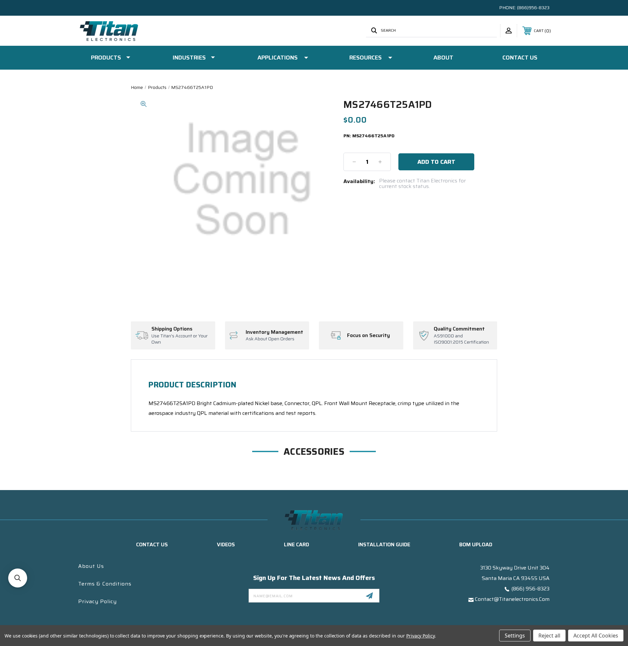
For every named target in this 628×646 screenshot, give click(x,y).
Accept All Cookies (595, 635)
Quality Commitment (459, 328)
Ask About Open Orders (270, 339)
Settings (515, 635)
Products (106, 57)
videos (226, 544)
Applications (277, 57)
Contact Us (519, 57)
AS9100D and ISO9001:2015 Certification (461, 339)
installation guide (384, 544)
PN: (368, 136)
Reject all (549, 635)
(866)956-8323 (533, 7)
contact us (152, 544)
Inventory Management (274, 332)
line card (296, 544)
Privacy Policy (97, 601)
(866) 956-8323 (530, 589)
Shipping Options (171, 328)
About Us (91, 566)
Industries (189, 57)
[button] (17, 578)
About (443, 57)
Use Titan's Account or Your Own (179, 339)
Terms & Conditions (104, 584)
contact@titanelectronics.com (512, 599)
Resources (365, 57)
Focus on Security (368, 335)
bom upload (475, 544)
